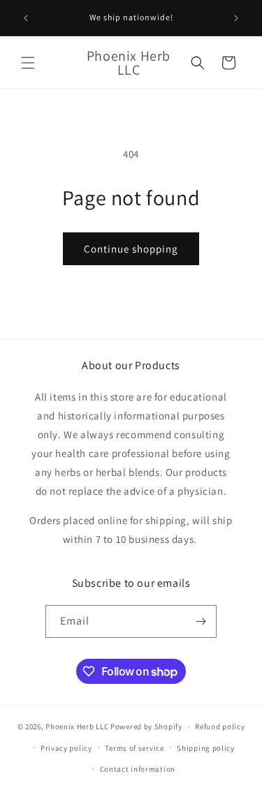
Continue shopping (131, 248)
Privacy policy (66, 748)
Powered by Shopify (146, 726)
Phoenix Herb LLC (76, 726)
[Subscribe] (200, 621)
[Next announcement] (236, 18)
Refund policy (220, 726)
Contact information (137, 769)
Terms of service (134, 748)
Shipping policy (206, 748)
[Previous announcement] (25, 18)
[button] (28, 62)
